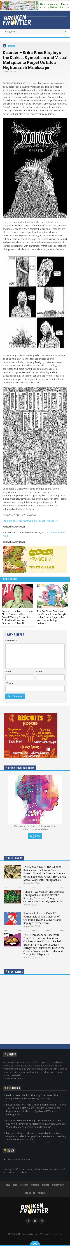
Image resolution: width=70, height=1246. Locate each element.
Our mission (9, 1078)
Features (35, 1185)
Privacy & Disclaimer (51, 1234)
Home (8, 1185)
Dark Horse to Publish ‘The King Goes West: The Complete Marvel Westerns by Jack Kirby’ (32, 1097)
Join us (21, 1078)
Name (8, 671)
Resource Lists (58, 1185)
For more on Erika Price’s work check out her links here (30, 520)
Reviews (11, 45)
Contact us (30, 1193)
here (24, 1172)
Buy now (35, 836)
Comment (11, 640)
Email (39, 671)
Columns (24, 1185)
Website (9, 683)
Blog (15, 1185)
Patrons (41, 1193)
